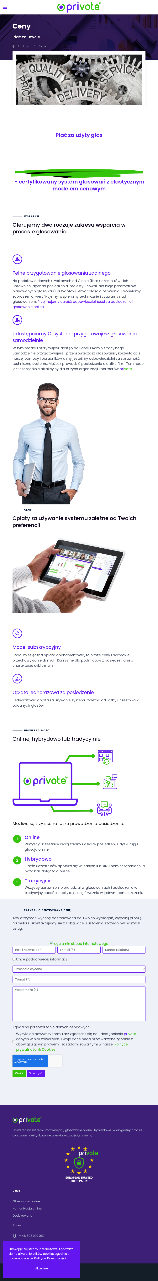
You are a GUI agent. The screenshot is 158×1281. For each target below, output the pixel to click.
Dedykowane (22, 1215)
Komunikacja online (27, 1208)
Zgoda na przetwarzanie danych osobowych (51, 1027)
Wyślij (19, 1073)
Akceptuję (41, 1268)
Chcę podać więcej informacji (41, 959)
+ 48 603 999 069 (32, 1236)
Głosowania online (26, 1201)
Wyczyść (36, 1073)
